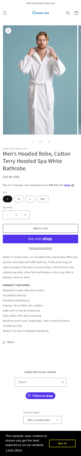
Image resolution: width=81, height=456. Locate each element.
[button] (5, 13)
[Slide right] (49, 142)
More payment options (40, 248)
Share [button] (10, 342)
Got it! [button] (62, 443)
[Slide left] (32, 142)
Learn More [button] (14, 450)
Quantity (7, 207)
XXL (42, 199)
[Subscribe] (62, 382)
